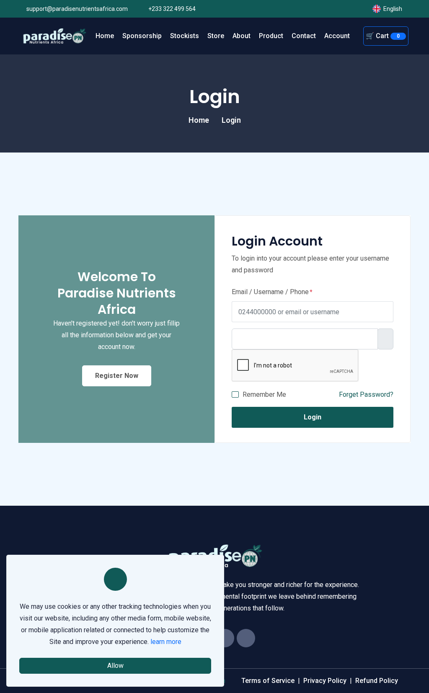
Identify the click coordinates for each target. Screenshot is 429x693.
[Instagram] (246, 638)
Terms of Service (268, 681)
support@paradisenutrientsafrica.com (76, 8)
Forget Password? (366, 394)
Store (215, 36)
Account (337, 36)
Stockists (184, 36)
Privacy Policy (324, 681)
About (242, 36)
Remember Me (264, 394)
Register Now (116, 376)
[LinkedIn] (225, 638)
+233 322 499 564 (171, 8)
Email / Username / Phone (270, 292)
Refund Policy (376, 681)
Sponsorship (142, 36)
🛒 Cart (383, 36)
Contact (304, 36)
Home (105, 36)
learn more (165, 642)
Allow (115, 666)
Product (271, 36)
